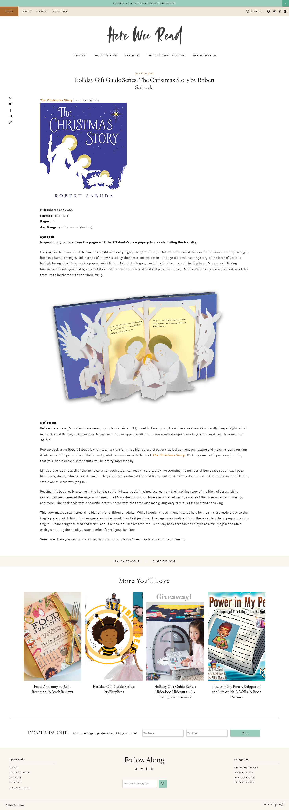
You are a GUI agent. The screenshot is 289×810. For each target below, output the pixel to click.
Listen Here (168, 3)
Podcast (80, 56)
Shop (9, 11)
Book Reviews (145, 73)
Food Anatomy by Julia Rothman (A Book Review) (52, 689)
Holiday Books (244, 777)
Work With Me (106, 56)
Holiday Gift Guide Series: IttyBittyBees (114, 689)
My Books (60, 11)
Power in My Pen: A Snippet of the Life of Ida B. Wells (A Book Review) (236, 692)
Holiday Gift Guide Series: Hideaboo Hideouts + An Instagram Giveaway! (175, 692)
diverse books (244, 782)
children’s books (246, 767)
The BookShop (204, 56)
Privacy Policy (20, 787)
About (27, 11)
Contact (42, 11)
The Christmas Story (56, 100)
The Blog (132, 56)
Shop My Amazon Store (166, 56)
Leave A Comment (126, 561)
